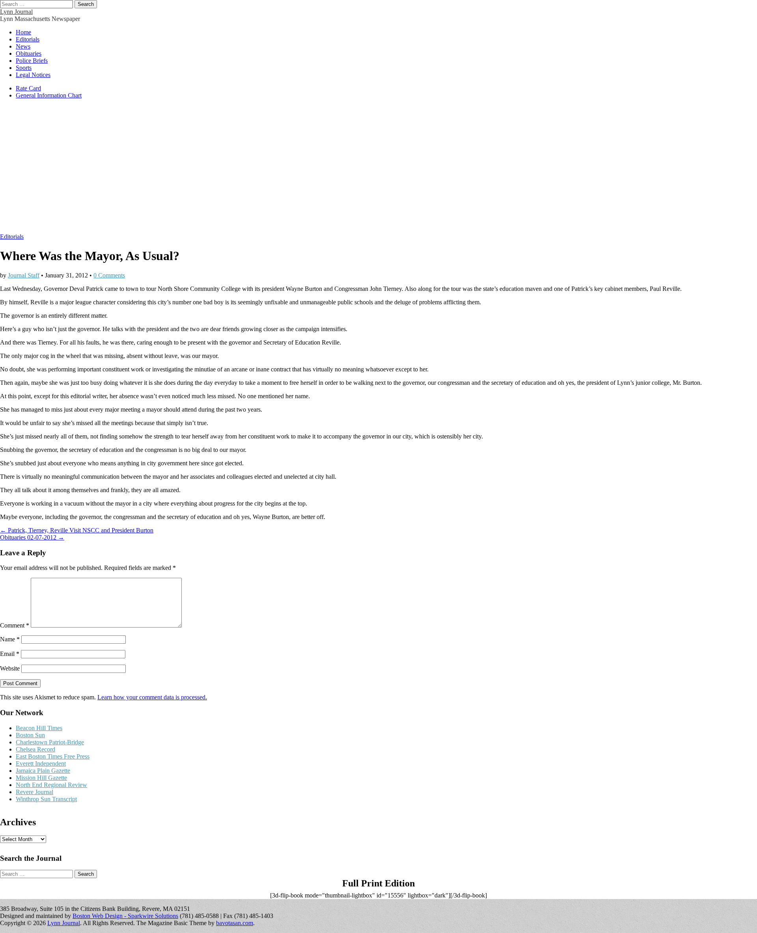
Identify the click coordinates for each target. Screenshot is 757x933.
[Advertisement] (378, 170)
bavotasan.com (234, 923)
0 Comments (109, 275)
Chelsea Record (35, 749)
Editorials (27, 39)
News (23, 46)
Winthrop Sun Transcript (46, 799)
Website (10, 668)
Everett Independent (41, 763)
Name (10, 639)
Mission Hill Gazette (41, 777)
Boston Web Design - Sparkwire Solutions (125, 915)
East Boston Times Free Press (52, 756)
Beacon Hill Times (39, 728)
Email (9, 653)
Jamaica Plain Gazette (43, 770)
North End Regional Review (51, 784)
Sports (24, 67)
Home (23, 32)
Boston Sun (30, 735)
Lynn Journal (16, 11)
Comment (14, 625)
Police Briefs (32, 60)
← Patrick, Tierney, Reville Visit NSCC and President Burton (76, 530)
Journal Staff (23, 275)
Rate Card (28, 88)
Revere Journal (34, 792)
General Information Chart (49, 95)
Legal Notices (33, 74)
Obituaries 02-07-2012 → (32, 537)
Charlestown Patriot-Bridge (50, 742)
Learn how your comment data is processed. (152, 697)
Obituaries (28, 53)
